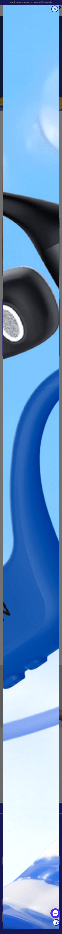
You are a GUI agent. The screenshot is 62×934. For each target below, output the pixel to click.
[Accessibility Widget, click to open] (56, 922)
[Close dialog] (54, 9)
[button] (55, 913)
